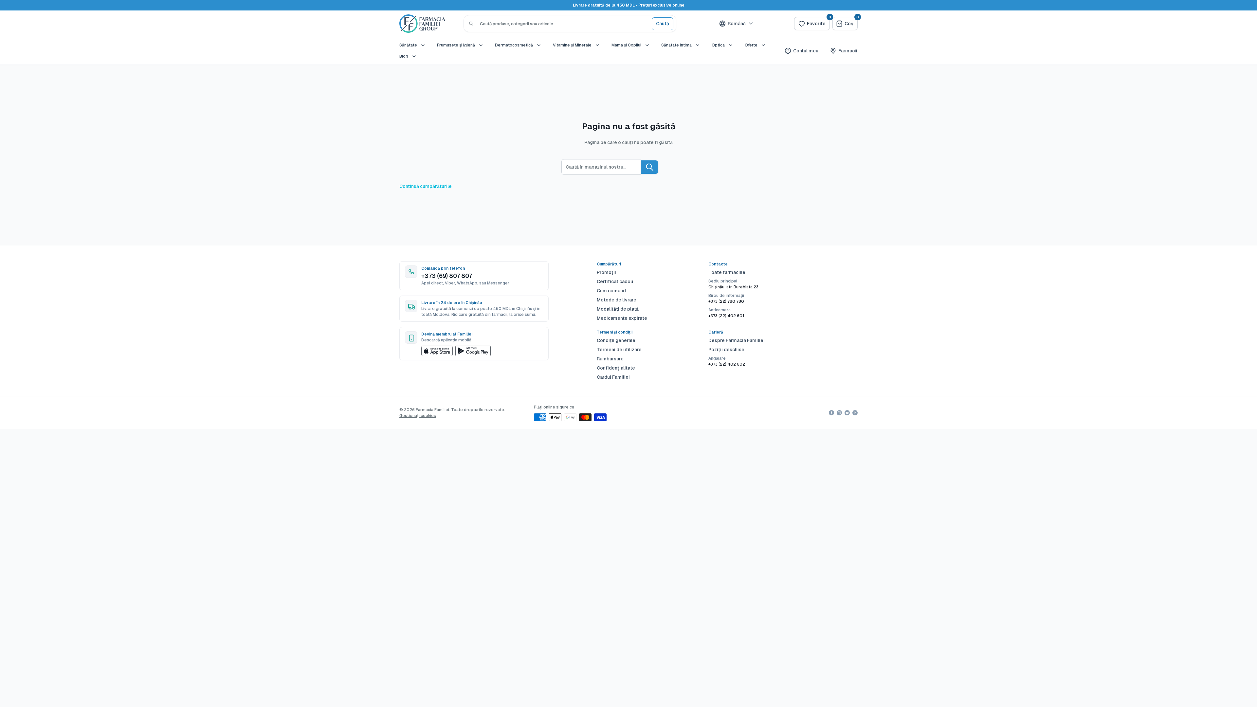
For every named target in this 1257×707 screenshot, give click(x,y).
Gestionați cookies (417, 415)
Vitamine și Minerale (572, 45)
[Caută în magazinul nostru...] (649, 167)
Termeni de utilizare (619, 350)
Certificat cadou (615, 281)
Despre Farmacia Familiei (736, 340)
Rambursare (610, 359)
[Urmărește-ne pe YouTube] (847, 412)
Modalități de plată (618, 309)
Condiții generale (616, 340)
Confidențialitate (616, 368)
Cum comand (611, 291)
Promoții (606, 272)
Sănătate (408, 45)
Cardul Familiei (613, 377)
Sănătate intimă (676, 45)
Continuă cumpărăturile (425, 186)
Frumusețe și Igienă (456, 45)
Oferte (751, 45)
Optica (718, 45)
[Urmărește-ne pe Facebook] (831, 412)
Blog (403, 56)
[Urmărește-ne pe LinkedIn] (855, 412)
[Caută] (471, 23)
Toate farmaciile (726, 272)
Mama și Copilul (626, 45)
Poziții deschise (726, 350)
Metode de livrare (616, 300)
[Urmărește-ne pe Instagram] (839, 412)
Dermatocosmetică (514, 45)
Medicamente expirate (622, 318)
